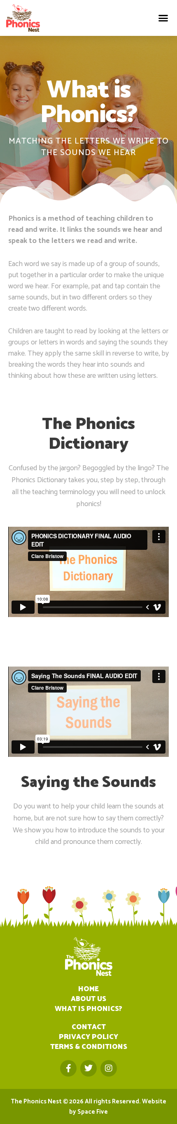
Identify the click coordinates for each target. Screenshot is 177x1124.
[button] (163, 18)
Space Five (92, 1112)
